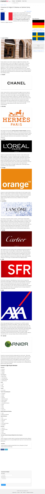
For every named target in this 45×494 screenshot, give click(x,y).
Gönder (3, 484)
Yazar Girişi (24, 1)
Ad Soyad (3, 473)
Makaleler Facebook (30, 492)
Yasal (21, 492)
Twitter (6, 449)
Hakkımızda (14, 492)
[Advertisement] (16, 30)
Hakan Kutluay (28, 11)
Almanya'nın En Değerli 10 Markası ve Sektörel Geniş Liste (38, 30)
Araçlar (13, 1)
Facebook (2, 449)
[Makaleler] (5, 1)
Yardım (18, 492)
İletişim (24, 492)
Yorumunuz (3, 476)
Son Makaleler (18, 1)
